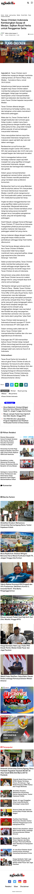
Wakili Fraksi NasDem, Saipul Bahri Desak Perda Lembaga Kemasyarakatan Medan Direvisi (16, 678)
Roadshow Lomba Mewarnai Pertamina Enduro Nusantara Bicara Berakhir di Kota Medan (9, 463)
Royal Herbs (24, 15)
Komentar (31, 34)
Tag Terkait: (4, 391)
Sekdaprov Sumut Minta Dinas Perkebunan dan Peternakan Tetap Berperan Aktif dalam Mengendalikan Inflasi (8, 475)
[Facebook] (7, 385)
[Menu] (32, 3)
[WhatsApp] (21, 385)
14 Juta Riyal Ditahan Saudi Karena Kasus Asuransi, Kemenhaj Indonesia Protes (22, 851)
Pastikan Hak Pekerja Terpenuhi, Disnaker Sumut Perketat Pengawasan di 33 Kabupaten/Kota (22, 821)
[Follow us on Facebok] (9, 881)
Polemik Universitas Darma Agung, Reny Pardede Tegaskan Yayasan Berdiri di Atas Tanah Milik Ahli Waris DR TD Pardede (17, 771)
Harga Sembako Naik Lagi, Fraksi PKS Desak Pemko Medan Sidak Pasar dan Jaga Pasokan (15, 648)
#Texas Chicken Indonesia (9, 396)
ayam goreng (12, 15)
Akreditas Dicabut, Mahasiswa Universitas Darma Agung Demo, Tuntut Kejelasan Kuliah (15, 525)
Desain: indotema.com (17, 891)
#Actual (13, 391)
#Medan (4, 393)
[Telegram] (26, 385)
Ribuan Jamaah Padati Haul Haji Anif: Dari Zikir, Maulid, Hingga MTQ (16, 415)
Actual (6, 15)
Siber (16, 886)
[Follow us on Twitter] (14, 881)
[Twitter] (12, 385)
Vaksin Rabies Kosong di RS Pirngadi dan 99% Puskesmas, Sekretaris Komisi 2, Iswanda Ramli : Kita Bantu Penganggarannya (16, 587)
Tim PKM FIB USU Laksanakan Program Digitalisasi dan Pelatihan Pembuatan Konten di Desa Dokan (16, 421)
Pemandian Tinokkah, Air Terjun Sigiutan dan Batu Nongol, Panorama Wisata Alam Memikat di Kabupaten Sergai (23, 841)
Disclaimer (24, 886)
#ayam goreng (22, 391)
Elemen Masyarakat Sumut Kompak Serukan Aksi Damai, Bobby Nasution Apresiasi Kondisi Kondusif (8, 441)
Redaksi (8, 886)
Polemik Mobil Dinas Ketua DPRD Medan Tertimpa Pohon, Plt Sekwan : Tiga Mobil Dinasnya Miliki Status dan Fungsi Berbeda (22, 782)
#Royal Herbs (13, 393)
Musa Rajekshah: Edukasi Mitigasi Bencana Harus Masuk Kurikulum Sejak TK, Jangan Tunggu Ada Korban (17, 409)
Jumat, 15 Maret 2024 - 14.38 (12, 35)
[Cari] (28, 3)
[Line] (16, 385)
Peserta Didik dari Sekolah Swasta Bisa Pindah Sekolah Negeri (22, 811)
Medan (18, 15)
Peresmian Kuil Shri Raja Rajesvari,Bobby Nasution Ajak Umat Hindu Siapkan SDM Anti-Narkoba (9, 451)
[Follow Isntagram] (19, 881)
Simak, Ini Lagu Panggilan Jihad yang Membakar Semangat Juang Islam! (22, 802)
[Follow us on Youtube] (25, 881)
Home (2, 15)
